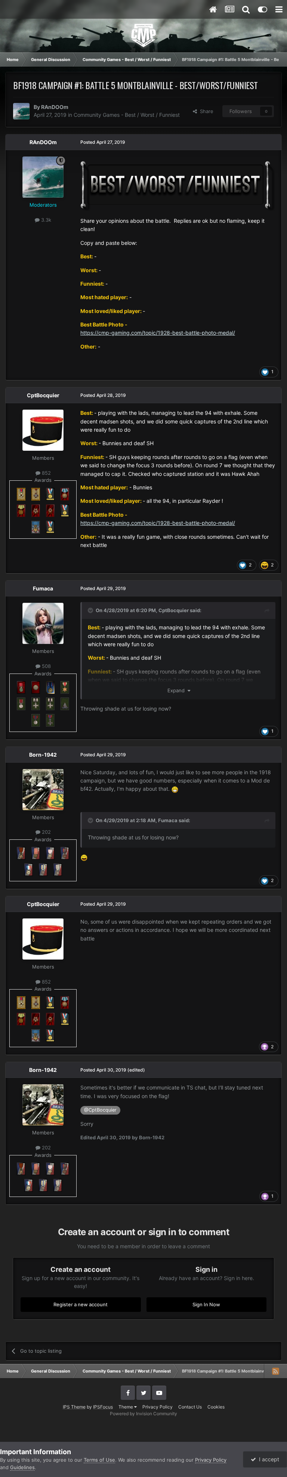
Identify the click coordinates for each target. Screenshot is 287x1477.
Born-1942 (43, 754)
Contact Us (190, 1407)
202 (45, 832)
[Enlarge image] (177, 185)
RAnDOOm (54, 107)
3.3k (45, 220)
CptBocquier (43, 395)
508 (45, 666)
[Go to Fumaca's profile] (43, 623)
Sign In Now (206, 1304)
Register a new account (80, 1304)
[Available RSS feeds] (275, 1371)
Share (205, 111)
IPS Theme (74, 1407)
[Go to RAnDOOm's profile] (21, 111)
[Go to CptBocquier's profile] (43, 430)
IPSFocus (103, 1407)
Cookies (216, 1407)
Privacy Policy (157, 1407)
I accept (267, 1459)
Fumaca (43, 588)
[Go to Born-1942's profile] (43, 789)
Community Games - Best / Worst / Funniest (127, 115)
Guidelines (22, 1467)
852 (45, 473)
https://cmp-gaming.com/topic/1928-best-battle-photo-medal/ (157, 332)
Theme (126, 1407)
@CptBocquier (100, 1110)
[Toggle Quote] (91, 610)
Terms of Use (99, 1460)
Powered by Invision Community (143, 1413)
